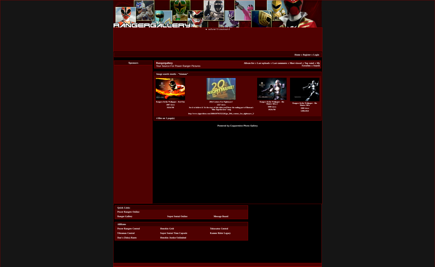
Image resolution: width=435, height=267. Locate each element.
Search (316, 65)
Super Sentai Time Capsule (173, 233)
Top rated (309, 63)
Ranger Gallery (124, 216)
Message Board (221, 216)
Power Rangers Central (128, 228)
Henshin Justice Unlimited (173, 237)
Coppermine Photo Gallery (244, 126)
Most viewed (296, 63)
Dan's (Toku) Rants (127, 237)
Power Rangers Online (128, 212)
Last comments (280, 63)
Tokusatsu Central (219, 228)
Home (297, 54)
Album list (249, 63)
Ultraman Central (126, 233)
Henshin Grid (167, 228)
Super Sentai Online (177, 216)
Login (316, 54)
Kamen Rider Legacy (220, 233)
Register (307, 54)
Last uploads (263, 63)
